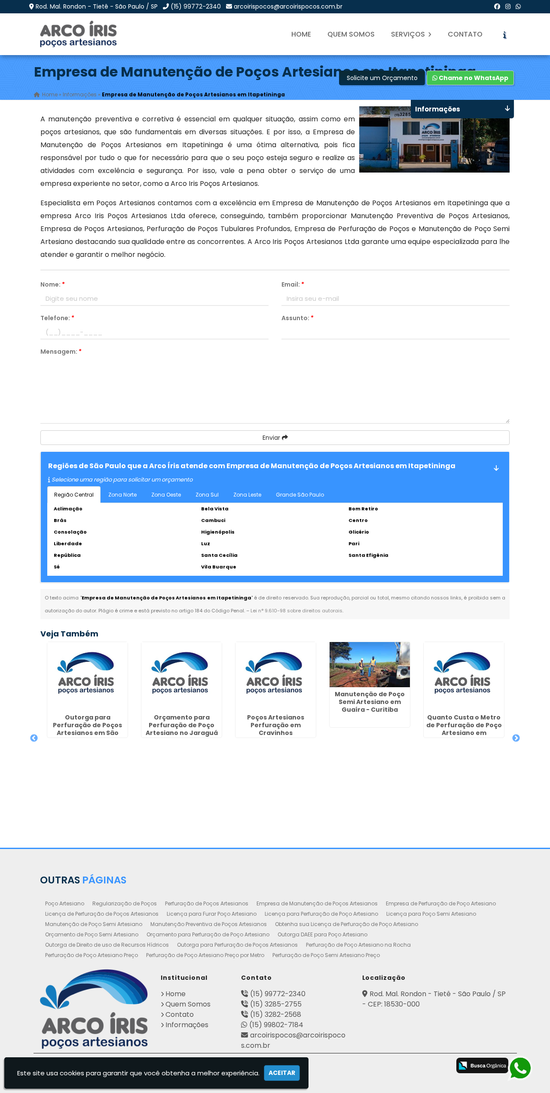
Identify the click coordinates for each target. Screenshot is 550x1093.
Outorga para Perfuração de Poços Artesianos (237, 944)
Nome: (52, 284)
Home (301, 34)
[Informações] (504, 34)
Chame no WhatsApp (472, 78)
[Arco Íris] (94, 1009)
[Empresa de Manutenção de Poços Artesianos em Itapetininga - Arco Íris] (79, 34)
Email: (292, 284)
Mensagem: (61, 351)
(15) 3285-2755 (276, 1004)
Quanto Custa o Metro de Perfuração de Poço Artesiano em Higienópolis (464, 729)
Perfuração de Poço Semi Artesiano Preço (326, 955)
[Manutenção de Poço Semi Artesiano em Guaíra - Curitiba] (370, 664)
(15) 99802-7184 (276, 1025)
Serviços (409, 34)
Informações (186, 1025)
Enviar (272, 437)
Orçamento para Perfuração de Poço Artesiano (208, 934)
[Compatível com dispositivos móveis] (438, 1066)
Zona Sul (207, 494)
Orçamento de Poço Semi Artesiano (91, 934)
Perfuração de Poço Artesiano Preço (91, 955)
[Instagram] (507, 6)
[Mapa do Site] (346, 1064)
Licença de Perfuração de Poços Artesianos (102, 913)
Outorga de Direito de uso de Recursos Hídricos (107, 944)
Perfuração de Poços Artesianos (206, 903)
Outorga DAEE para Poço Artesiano (322, 934)
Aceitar (282, 1072)
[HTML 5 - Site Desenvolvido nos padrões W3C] (370, 1066)
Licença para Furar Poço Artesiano (212, 913)
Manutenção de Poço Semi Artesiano (93, 924)
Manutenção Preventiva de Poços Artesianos (208, 924)
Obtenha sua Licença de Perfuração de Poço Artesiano (346, 924)
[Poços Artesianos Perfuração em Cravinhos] (275, 676)
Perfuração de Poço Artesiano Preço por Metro (205, 955)
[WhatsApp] (518, 6)
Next (516, 738)
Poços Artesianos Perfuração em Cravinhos (275, 725)
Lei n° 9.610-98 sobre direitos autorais (296, 610)
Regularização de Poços (124, 903)
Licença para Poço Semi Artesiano (431, 913)
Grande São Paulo (300, 494)
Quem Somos (351, 34)
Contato (465, 34)
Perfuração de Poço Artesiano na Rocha (358, 944)
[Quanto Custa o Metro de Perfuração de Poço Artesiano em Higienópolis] (464, 676)
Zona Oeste (166, 494)
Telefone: (57, 318)
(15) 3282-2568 (275, 1014)
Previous (34, 738)
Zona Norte (122, 494)
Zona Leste (247, 494)
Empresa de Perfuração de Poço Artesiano (441, 903)
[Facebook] (497, 6)
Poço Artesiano (64, 903)
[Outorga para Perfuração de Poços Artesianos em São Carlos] (87, 676)
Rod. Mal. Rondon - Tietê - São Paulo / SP (97, 6)
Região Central (74, 494)
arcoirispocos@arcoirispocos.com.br (288, 6)
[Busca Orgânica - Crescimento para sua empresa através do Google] (482, 1065)
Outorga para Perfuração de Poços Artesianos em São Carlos (87, 729)
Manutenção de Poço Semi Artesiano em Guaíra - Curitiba (370, 702)
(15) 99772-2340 (196, 6)
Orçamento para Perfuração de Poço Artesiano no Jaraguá (182, 725)
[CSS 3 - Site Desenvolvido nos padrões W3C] (404, 1066)
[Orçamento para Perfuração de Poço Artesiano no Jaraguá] (181, 676)
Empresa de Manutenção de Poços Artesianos (317, 903)
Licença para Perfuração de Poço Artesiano (321, 913)
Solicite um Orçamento (382, 78)
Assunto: (297, 318)
